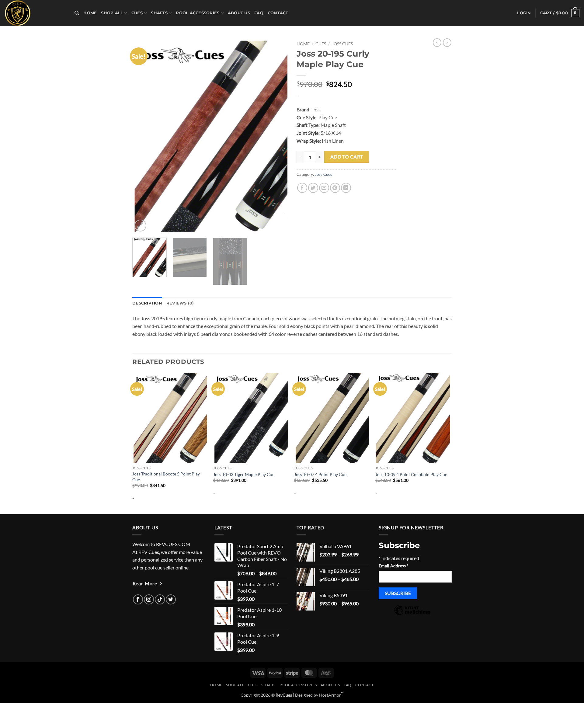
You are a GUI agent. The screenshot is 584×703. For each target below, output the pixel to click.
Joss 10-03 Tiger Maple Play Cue (243, 474)
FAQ (258, 13)
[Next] (276, 135)
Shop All (112, 13)
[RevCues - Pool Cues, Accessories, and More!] (35, 13)
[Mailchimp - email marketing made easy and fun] (412, 614)
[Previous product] (447, 42)
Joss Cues (342, 43)
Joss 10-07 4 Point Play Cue (320, 474)
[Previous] (142, 135)
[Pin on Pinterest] (335, 188)
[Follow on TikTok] (160, 599)
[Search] (77, 13)
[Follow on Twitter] (171, 599)
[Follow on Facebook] (138, 599)
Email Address (393, 565)
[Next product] (437, 42)
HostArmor (331, 695)
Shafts (159, 13)
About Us (239, 13)
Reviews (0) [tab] (180, 303)
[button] (524, 13)
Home (90, 13)
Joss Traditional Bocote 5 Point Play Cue (166, 476)
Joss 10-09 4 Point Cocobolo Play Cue (411, 474)
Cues (137, 13)
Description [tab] (147, 303)
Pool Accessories (197, 13)
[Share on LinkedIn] (346, 188)
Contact (278, 13)
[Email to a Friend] (324, 188)
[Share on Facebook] (302, 188)
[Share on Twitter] (313, 188)
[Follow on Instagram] (149, 599)
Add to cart (346, 156)
